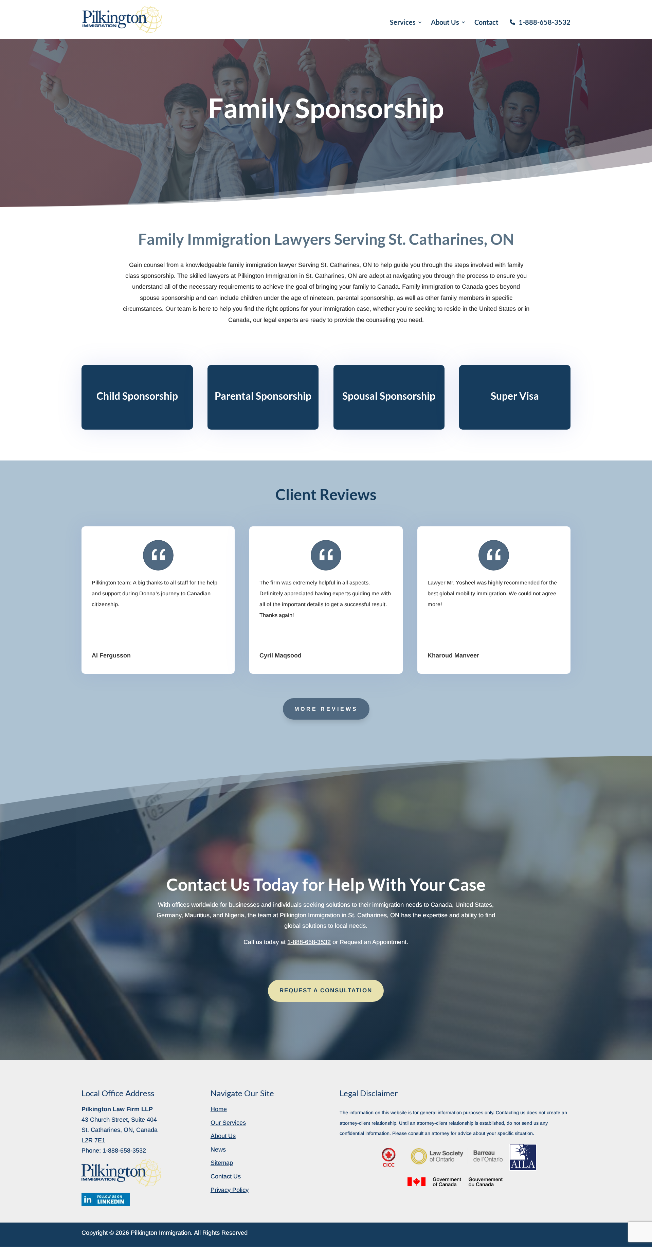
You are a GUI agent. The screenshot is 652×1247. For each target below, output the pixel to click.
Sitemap (222, 1162)
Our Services (228, 1122)
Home (219, 1109)
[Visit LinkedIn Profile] (106, 1199)
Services (403, 23)
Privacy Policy (230, 1190)
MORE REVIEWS (326, 709)
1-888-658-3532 (544, 22)
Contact (486, 23)
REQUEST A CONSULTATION (325, 990)
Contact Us (226, 1176)
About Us (445, 23)
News (218, 1149)
